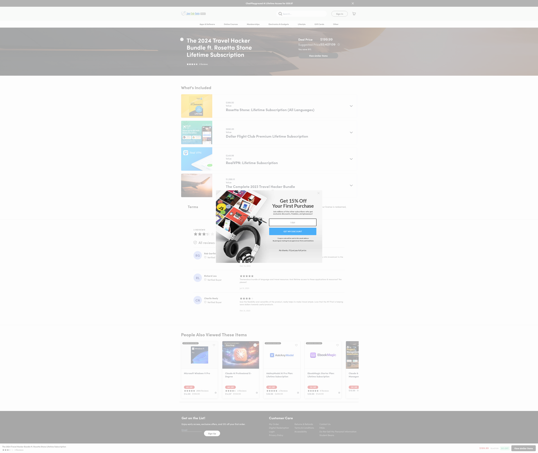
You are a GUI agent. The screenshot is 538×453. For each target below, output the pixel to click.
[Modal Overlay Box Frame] (269, 226)
